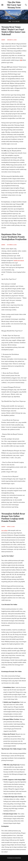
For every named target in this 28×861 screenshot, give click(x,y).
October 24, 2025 (12, 244)
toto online (4, 530)
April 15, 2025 (11, 526)
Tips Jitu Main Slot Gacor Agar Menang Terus (14, 5)
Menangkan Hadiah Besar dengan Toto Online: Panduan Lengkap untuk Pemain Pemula (13, 517)
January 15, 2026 (12, 39)
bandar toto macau (19, 260)
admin (3, 39)
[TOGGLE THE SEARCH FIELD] (26, 5)
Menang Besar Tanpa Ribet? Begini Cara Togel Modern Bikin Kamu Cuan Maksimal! (13, 30)
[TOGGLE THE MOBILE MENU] (2, 5)
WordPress (17, 858)
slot (21, 60)
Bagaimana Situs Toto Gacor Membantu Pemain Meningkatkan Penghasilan (14, 236)
